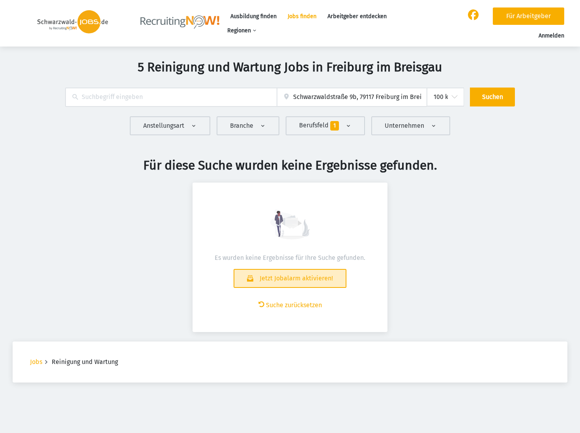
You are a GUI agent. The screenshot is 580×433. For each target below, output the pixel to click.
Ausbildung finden (253, 16)
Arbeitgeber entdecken (357, 16)
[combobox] (171, 97)
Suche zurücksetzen (294, 305)
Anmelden (551, 35)
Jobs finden (302, 16)
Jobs (36, 362)
